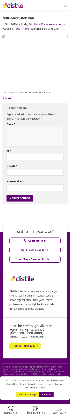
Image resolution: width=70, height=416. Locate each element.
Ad (9, 151)
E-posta (12, 166)
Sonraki (8, 98)
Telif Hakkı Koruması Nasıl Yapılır (46, 24)
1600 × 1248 (21, 29)
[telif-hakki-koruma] (35, 60)
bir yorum (33, 92)
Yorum (11, 124)
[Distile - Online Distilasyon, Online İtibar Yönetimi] (18, 5)
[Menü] (65, 5)
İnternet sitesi (15, 181)
